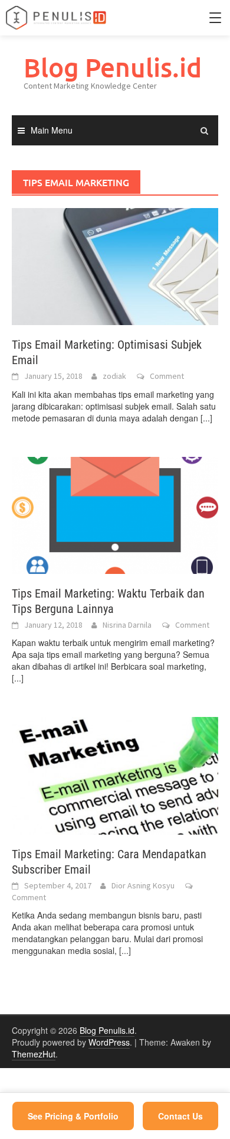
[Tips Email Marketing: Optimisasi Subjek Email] (115, 265)
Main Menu (52, 130)
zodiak (114, 376)
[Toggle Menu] (215, 18)
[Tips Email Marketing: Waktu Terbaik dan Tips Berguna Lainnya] (115, 514)
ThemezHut (33, 1054)
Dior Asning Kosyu (143, 885)
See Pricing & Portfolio (73, 1116)
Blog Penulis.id (113, 67)
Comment (167, 376)
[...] (206, 418)
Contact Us (180, 1116)
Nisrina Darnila (127, 624)
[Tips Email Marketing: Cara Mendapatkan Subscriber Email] (115, 774)
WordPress (109, 1042)
